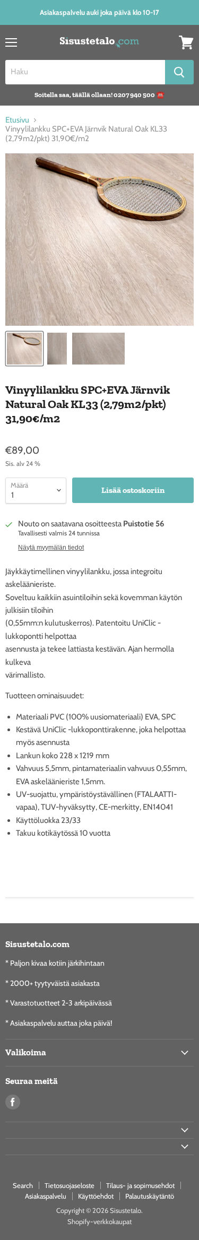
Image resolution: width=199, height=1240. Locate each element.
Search (23, 1185)
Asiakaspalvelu (45, 1196)
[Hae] (179, 72)
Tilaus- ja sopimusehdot (140, 1185)
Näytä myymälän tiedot (51, 547)
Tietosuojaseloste (69, 1185)
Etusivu (17, 120)
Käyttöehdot (96, 1196)
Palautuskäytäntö (149, 1196)
